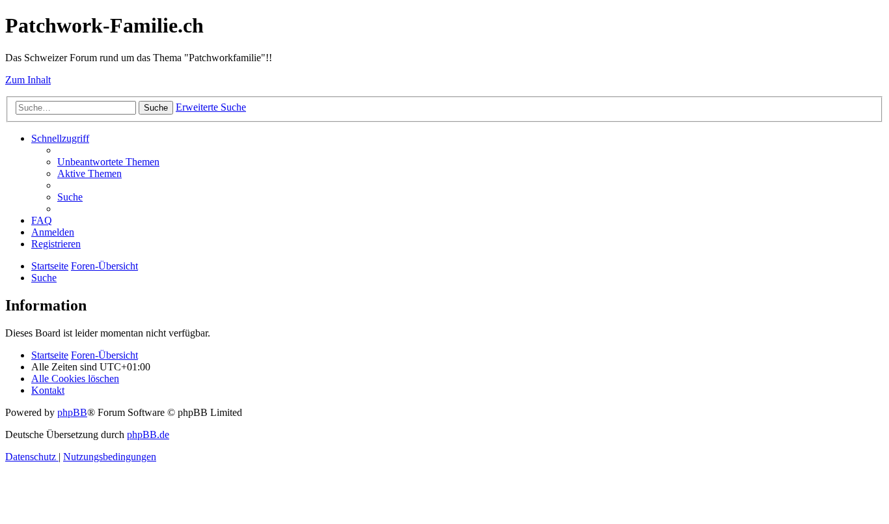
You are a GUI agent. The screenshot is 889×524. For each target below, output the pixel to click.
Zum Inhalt (28, 79)
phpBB (72, 412)
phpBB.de (148, 434)
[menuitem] (108, 161)
